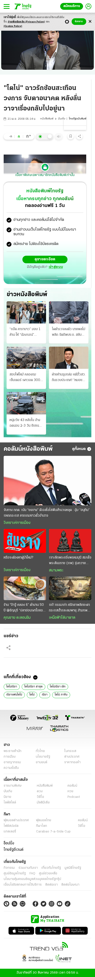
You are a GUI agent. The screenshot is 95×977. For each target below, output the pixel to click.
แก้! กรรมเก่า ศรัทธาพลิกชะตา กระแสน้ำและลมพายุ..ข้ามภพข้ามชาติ (69, 608)
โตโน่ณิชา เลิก (58, 686)
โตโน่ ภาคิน (61, 694)
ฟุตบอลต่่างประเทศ (16, 820)
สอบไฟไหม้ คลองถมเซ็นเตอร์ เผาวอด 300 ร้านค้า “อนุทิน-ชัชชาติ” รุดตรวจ (25, 378)
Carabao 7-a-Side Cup (53, 831)
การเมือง (10, 757)
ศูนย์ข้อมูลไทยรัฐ (15, 873)
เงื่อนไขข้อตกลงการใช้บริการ (23, 885)
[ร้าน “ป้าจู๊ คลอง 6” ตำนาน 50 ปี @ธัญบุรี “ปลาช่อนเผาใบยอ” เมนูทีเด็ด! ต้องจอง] (25, 588)
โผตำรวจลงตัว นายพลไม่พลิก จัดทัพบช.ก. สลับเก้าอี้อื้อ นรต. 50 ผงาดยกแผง (68, 332)
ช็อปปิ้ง (9, 843)
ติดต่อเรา (51, 885)
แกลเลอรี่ (10, 831)
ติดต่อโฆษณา (70, 885)
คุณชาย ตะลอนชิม (17, 618)
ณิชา (45, 694)
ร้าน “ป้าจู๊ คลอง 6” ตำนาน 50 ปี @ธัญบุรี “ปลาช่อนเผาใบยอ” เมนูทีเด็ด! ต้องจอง (24, 608)
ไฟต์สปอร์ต (11, 826)
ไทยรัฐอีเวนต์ (13, 850)
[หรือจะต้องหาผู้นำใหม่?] (25, 541)
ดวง (40, 791)
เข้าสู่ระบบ (56, 267)
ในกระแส (70, 751)
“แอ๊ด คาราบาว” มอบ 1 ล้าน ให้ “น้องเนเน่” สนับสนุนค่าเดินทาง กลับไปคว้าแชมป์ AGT (26, 332)
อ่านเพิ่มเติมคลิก (26, 21)
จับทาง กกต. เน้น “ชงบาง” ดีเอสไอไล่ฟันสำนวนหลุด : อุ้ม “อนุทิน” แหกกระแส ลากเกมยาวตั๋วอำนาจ (47, 513)
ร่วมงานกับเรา (28, 868)
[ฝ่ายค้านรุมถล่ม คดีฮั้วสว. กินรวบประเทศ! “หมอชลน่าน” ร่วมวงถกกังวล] (68, 358)
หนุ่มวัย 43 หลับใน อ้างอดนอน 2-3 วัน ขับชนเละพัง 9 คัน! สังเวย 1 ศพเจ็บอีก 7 (25, 423)
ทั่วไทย (40, 751)
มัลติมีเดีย (43, 802)
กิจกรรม (9, 868)
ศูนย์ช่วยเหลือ (48, 873)
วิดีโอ (40, 797)
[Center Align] (90, 21)
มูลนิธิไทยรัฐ (73, 868)
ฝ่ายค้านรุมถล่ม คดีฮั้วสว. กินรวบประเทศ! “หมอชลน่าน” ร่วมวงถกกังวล (69, 378)
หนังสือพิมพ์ (46, 118)
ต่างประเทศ (71, 757)
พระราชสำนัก (12, 751)
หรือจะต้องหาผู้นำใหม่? (18, 557)
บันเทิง (61, 118)
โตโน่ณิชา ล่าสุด (33, 686)
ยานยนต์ (41, 762)
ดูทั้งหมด (79, 449)
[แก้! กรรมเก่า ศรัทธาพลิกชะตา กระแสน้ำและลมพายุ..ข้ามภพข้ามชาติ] (70, 588)
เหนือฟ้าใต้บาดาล (62, 618)
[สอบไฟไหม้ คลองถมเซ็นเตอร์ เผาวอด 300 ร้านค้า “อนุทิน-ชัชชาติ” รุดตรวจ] (26, 358)
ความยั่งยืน (11, 768)
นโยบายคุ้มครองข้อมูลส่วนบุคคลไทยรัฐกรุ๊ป (32, 879)
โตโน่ (32, 694)
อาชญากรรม (12, 762)
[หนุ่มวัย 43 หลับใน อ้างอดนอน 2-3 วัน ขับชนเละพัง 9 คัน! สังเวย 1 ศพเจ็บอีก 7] (26, 403)
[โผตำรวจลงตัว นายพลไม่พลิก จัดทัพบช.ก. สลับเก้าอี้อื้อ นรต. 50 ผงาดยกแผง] (68, 312)
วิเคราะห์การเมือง (17, 523)
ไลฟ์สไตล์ (10, 802)
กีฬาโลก (41, 826)
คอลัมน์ (72, 786)
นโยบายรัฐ (43, 757)
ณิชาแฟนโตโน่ (14, 694)
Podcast (73, 797)
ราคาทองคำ (72, 762)
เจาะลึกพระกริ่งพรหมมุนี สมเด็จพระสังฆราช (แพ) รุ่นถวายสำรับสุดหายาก (70, 561)
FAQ (32, 873)
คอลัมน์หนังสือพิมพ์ (28, 449)
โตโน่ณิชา (11, 686)
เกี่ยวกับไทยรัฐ (51, 868)
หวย (70, 791)
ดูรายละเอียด (45, 259)
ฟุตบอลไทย (43, 820)
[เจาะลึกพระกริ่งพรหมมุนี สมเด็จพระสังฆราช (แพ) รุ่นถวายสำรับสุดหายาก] (70, 541)
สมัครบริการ (71, 6)
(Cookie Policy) (13, 26)
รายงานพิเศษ (13, 786)
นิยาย (7, 797)
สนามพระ (56, 570)
